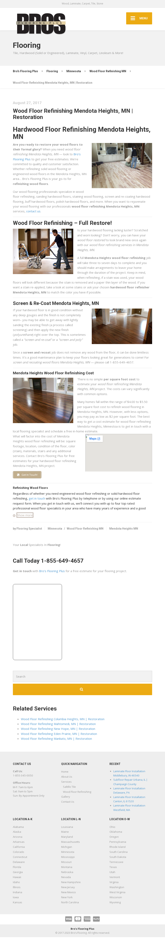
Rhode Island (117, 847)
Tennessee (116, 862)
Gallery (65, 796)
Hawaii (17, 877)
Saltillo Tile (69, 787)
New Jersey (68, 887)
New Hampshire (71, 882)
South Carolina (118, 852)
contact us (33, 211)
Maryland (67, 837)
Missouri (66, 862)
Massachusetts (70, 842)
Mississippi (68, 857)
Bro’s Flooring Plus (52, 571)
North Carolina (70, 902)
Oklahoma (115, 832)
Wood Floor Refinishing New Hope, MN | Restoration (58, 729)
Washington (116, 887)
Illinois (17, 887)
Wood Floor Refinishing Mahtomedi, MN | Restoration (58, 724)
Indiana (17, 892)
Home (64, 771)
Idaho (16, 882)
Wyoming (115, 902)
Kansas (17, 902)
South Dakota (117, 857)
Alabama (18, 827)
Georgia (18, 872)
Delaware (19, 862)
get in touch (37, 498)
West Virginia (117, 892)
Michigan (66, 847)
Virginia (114, 882)
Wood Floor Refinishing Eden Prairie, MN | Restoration (59, 734)
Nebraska (67, 872)
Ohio (112, 827)
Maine (65, 832)
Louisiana (67, 827)
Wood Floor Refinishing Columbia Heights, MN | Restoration (62, 719)
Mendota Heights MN (123, 528)
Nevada (66, 877)
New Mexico (68, 892)
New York (67, 897)
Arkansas (19, 842)
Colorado (18, 852)
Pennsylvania (117, 842)
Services (66, 781)
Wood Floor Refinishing (77, 792)
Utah (112, 872)
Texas (113, 867)
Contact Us (67, 801)
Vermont (114, 877)
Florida (17, 867)
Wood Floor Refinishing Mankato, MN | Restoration (56, 738)
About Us (66, 776)
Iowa (16, 897)
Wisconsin (115, 897)
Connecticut (20, 857)
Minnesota (55, 528)
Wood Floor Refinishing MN (85, 528)
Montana (66, 867)
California (19, 847)
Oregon (114, 837)
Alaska (17, 832)
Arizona (17, 837)
